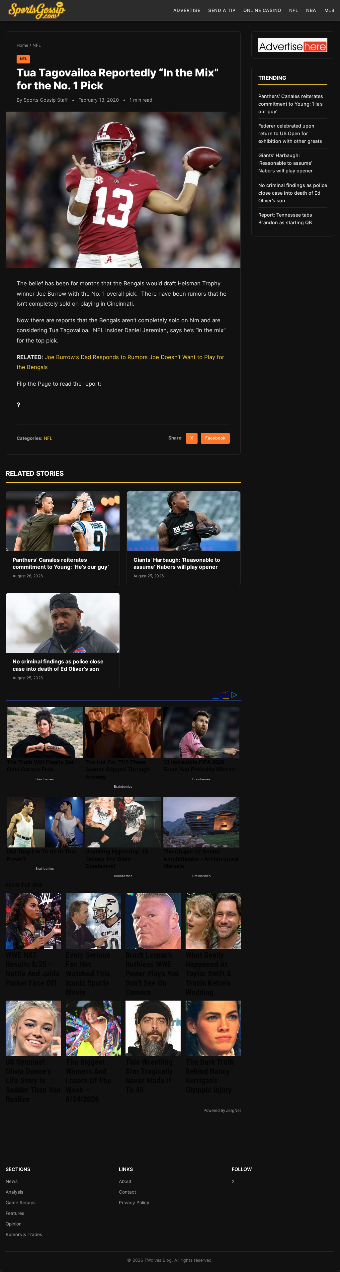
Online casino (262, 10)
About (125, 1181)
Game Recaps (21, 1202)
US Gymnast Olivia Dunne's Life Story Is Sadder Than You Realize (33, 1080)
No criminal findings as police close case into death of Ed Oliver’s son (58, 665)
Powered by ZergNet (222, 1110)
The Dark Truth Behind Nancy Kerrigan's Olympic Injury (210, 1076)
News (12, 1181)
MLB (329, 10)
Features (15, 1213)
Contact (127, 1192)
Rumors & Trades (24, 1234)
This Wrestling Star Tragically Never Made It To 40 (149, 1076)
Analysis (14, 1192)
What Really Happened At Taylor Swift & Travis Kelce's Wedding (208, 973)
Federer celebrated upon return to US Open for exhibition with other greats (290, 133)
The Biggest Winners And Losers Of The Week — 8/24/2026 (88, 1080)
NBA (311, 10)
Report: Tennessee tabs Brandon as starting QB (285, 218)
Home (22, 45)
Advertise (187, 10)
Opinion (14, 1223)
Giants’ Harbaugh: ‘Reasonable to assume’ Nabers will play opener (176, 563)
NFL (293, 10)
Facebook (215, 438)
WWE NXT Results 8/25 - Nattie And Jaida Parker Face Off (33, 969)
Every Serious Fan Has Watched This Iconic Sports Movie (88, 973)
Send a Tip (221, 10)
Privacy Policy (134, 1202)
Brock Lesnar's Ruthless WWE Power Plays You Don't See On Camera (152, 973)
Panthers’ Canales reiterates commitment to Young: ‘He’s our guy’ (61, 563)
